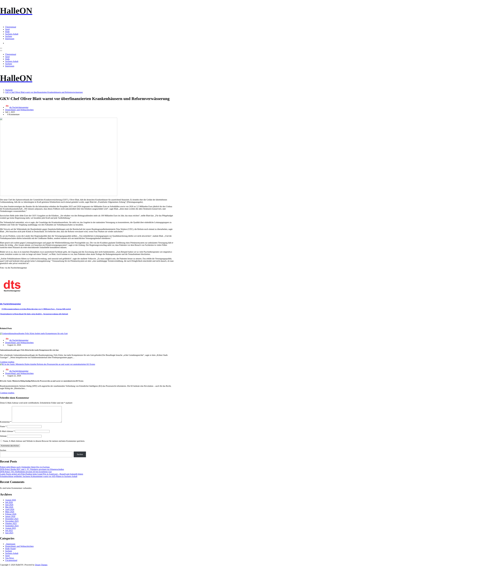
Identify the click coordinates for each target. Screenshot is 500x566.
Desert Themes (41, 565)
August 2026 (10, 500)
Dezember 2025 (11, 519)
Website (3, 436)
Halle (7, 32)
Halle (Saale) (10, 548)
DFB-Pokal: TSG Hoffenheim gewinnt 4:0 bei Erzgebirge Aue (26, 472)
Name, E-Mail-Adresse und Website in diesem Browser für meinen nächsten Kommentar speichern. (44, 441)
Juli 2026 (9, 502)
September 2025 (12, 526)
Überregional (10, 27)
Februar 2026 (10, 514)
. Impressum (10, 544)
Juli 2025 (9, 530)
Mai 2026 (9, 507)
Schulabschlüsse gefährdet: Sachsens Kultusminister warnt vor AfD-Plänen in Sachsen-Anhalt (38, 476)
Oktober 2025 (11, 523)
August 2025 (10, 528)
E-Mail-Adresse (7, 431)
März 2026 (9, 512)
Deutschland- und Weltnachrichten (19, 110)
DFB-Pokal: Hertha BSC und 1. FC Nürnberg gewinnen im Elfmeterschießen (32, 469)
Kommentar (5, 422)
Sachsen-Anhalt (11, 34)
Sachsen (8, 36)
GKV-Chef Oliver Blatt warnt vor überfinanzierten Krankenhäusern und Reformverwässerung (44, 92)
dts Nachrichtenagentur (18, 107)
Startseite (9, 90)
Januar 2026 (10, 516)
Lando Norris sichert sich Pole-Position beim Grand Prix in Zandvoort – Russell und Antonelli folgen (41, 474)
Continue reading (7, 362)
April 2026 (9, 509)
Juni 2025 (9, 533)
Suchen (3, 450)
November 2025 (12, 521)
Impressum (9, 39)
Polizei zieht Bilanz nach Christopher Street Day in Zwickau (25, 467)
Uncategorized (11, 560)
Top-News (9, 558)
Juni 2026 (9, 505)
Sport (7, 29)
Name (3, 426)
